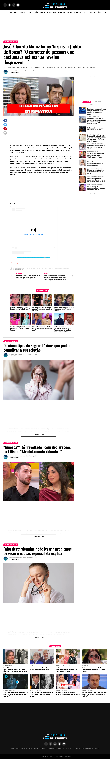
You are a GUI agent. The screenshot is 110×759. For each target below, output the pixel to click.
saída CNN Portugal (17, 269)
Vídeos (99, 12)
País (30, 12)
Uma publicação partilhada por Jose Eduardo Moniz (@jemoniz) (33, 257)
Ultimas (69, 12)
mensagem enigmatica (62, 268)
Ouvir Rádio (23, 12)
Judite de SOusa (49, 268)
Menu (15, 12)
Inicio (10, 12)
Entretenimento (51, 12)
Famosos (42, 12)
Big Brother (61, 12)
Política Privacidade (89, 12)
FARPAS (28, 268)
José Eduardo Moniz (37, 268)
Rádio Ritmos (15, 72)
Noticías (35, 12)
